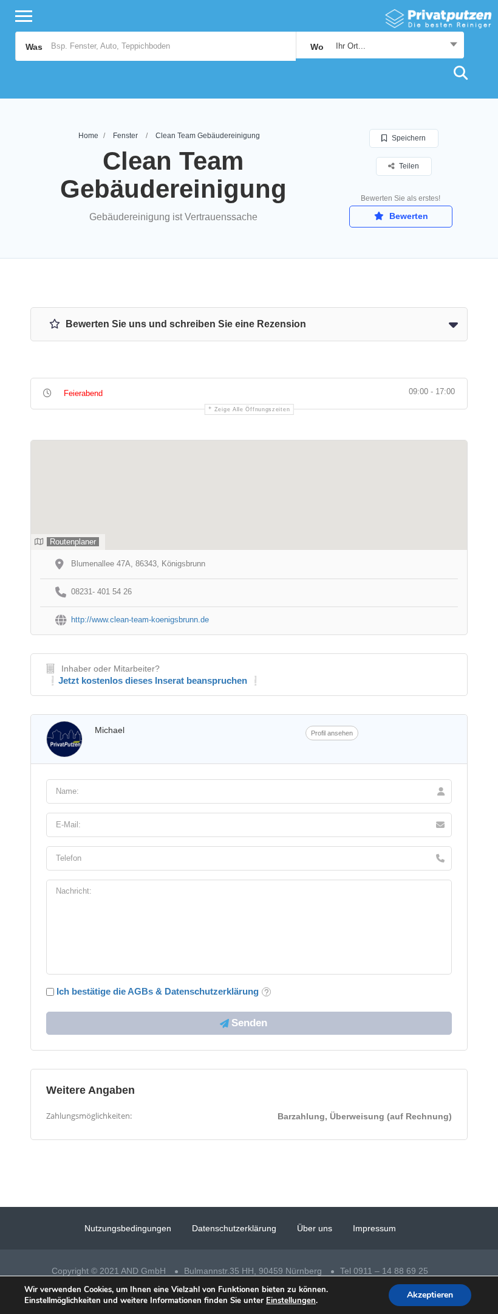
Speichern (408, 138)
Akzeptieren (430, 1295)
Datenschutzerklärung (234, 1228)
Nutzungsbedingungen (127, 1228)
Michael (109, 730)
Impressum (374, 1228)
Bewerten (407, 216)
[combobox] (379, 46)
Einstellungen (291, 1300)
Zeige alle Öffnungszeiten (252, 409)
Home (88, 135)
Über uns (314, 1228)
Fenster (125, 135)
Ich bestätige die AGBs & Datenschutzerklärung (157, 991)
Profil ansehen (332, 733)
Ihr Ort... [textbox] (351, 45)
